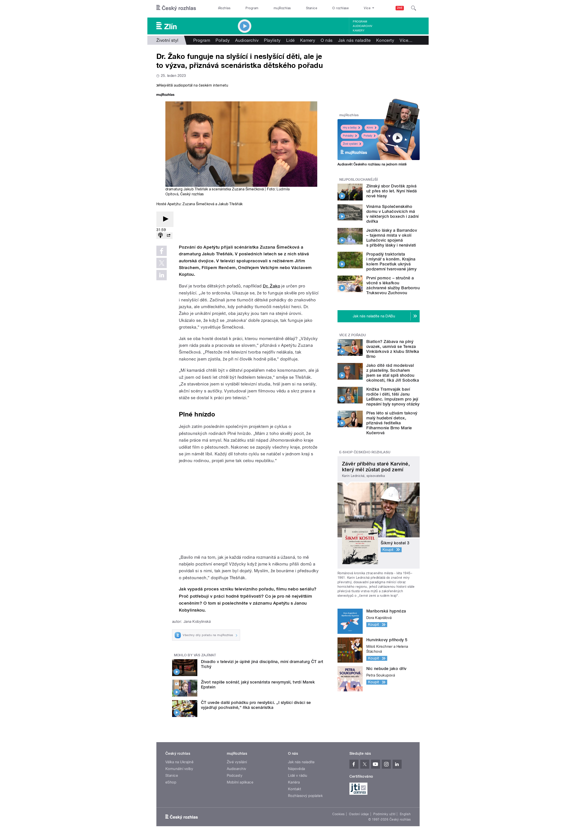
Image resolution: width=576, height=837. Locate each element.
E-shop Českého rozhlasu (365, 452)
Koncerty (385, 40)
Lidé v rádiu (297, 775)
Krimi (370, 127)
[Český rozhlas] (176, 8)
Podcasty (235, 775)
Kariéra (294, 782)
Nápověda (296, 769)
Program (251, 8)
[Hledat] (413, 8)
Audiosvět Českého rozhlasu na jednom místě (372, 164)
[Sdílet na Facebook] (161, 251)
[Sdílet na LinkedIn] (161, 275)
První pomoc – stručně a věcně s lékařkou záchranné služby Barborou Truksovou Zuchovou (393, 285)
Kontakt (294, 789)
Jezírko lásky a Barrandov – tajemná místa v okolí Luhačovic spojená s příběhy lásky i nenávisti (391, 237)
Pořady (223, 40)
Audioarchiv (362, 26)
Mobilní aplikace (240, 782)
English (405, 814)
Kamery (358, 30)
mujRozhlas (282, 8)
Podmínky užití (384, 814)
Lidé (290, 40)
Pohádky (348, 135)
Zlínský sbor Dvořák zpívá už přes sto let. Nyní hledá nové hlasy (391, 191)
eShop (170, 782)
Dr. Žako (271, 286)
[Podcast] (160, 235)
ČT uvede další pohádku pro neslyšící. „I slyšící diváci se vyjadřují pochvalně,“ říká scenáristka (256, 705)
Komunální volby (179, 769)
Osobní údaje (359, 814)
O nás (327, 40)
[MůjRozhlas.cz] (165, 95)
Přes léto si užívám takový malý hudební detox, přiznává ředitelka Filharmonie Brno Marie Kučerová (391, 423)
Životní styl (167, 40)
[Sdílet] (168, 235)
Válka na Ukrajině (179, 762)
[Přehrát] (164, 219)
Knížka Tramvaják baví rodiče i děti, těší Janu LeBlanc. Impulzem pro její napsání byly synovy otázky (392, 396)
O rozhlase (340, 8)
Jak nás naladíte (354, 40)
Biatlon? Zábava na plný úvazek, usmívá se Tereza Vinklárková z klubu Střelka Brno (392, 349)
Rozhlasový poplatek (305, 796)
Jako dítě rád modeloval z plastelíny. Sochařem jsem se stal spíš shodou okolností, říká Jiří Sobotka (392, 373)
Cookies (338, 814)
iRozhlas (224, 8)
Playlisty (272, 40)
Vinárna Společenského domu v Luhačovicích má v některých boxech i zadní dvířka (392, 214)
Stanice (311, 8)
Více (406, 40)
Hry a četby (350, 127)
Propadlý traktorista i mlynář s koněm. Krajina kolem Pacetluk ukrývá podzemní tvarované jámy (391, 261)
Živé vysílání (350, 143)
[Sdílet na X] (161, 263)
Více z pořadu (352, 335)
